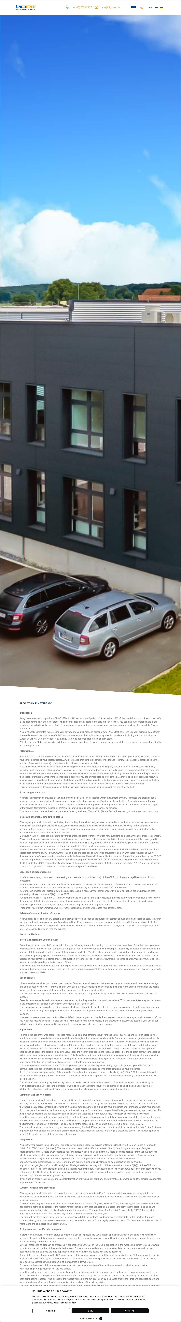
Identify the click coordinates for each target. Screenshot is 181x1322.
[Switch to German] (161, 7)
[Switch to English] (156, 7)
